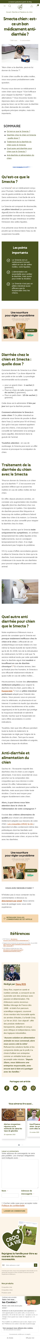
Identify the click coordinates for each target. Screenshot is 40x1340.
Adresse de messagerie (27, 1192)
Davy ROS (21, 984)
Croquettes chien (7, 1290)
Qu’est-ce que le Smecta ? (18, 131)
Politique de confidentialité (13, 1205)
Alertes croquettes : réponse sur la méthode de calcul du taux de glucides (13, 1127)
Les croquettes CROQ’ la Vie (20, 824)
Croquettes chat (7, 1287)
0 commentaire (25, 40)
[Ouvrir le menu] (5, 6)
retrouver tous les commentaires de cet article (19, 918)
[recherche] (10, 6)
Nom (5, 1191)
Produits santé (6, 1292)
